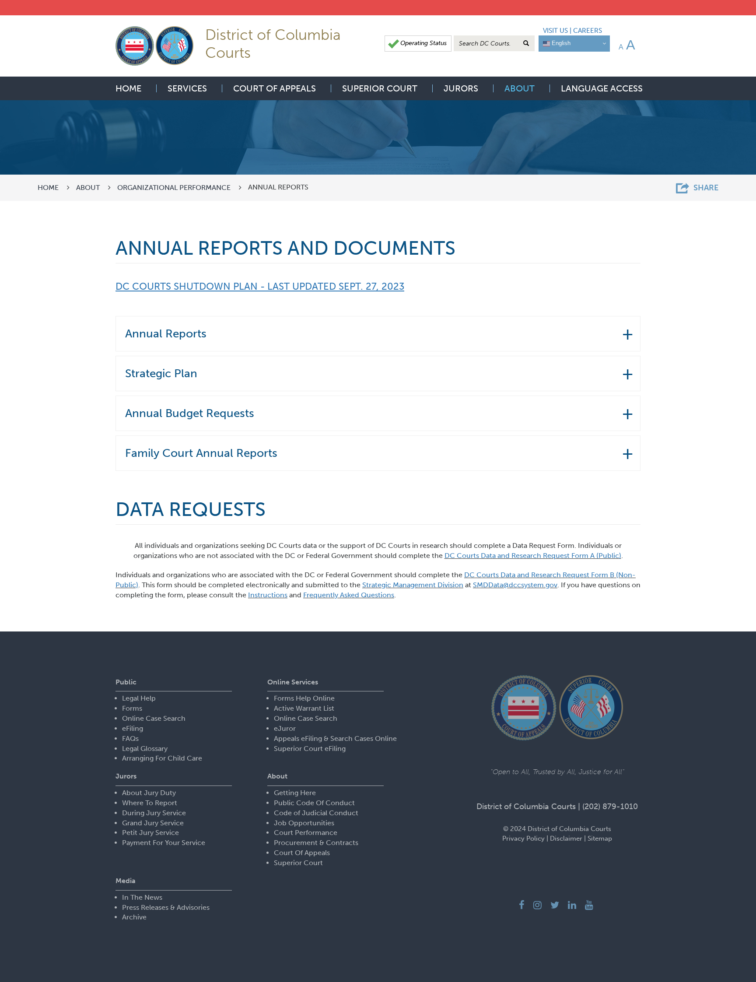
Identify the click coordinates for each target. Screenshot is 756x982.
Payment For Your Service (163, 842)
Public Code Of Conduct (314, 803)
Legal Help (139, 698)
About (519, 88)
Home (128, 88)
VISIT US (555, 31)
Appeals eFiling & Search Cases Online (335, 738)
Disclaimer (566, 838)
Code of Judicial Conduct (316, 813)
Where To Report (149, 803)
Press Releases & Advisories (166, 907)
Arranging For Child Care (162, 758)
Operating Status (423, 43)
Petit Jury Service (150, 832)
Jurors (461, 88)
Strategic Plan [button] (161, 373)
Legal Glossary (145, 748)
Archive (134, 917)
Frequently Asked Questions (348, 595)
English (560, 43)
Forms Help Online (304, 698)
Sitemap (600, 838)
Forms (132, 708)
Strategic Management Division (412, 585)
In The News (142, 897)
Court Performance (305, 832)
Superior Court (379, 88)
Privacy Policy (523, 838)
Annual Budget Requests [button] (189, 413)
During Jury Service (154, 813)
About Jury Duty (149, 793)
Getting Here (295, 793)
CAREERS (587, 31)
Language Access (602, 88)
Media (126, 881)
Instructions (267, 595)
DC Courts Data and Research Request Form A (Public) (532, 555)
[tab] (378, 333)
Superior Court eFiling (310, 748)
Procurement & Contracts (316, 842)
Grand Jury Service (153, 823)
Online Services (292, 682)
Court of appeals (274, 88)
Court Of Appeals (302, 853)
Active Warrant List (304, 708)
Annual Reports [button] (165, 333)
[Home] (154, 45)
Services (187, 88)
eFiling (132, 728)
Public (126, 682)
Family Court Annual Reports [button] (201, 453)
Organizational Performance (174, 187)
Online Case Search (154, 718)
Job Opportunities (304, 823)
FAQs (130, 738)
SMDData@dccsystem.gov (515, 585)
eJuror (285, 728)
